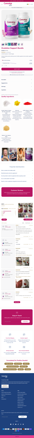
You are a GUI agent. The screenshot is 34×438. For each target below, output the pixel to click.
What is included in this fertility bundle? (17, 170)
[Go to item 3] (9, 44)
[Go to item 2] (6, 44)
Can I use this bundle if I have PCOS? (17, 178)
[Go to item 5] (15, 44)
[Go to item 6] (18, 44)
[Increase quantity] (6, 65)
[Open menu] (1, 4)
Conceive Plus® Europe (18, 433)
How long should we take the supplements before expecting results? (17, 175)
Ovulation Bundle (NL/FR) (8, 243)
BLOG (2, 397)
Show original (18, 277)
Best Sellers (21, 369)
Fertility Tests (26, 363)
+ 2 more (27, 264)
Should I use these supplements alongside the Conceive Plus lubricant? (17, 181)
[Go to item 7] (22, 44)
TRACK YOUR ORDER (21, 392)
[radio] (2, 60)
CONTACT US (20, 407)
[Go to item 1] (2, 44)
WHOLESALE (3, 399)
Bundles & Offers (24, 366)
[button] (6, 52)
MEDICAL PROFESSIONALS (6, 394)
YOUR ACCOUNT (21, 395)
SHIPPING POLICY (21, 404)
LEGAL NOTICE (20, 397)
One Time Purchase (6, 60)
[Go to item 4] (12, 44)
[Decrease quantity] (2, 65)
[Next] (25, 1)
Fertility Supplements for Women (10, 369)
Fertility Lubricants (9, 363)
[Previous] (8, 1)
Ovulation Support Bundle (8, 253)
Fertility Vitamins (18, 363)
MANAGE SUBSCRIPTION (22, 394)
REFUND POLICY (20, 400)
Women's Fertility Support (8, 296)
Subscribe (25, 321)
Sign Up (22, 416)
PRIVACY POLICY (21, 402)
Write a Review (29, 219)
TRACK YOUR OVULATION (6, 392)
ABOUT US (3, 395)
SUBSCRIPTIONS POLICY (22, 405)
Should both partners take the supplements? (17, 173)
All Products (28, 369)
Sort (23, 222)
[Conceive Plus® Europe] (8, 4)
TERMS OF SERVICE (21, 399)
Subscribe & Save (9, 63)
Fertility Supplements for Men (12, 366)
